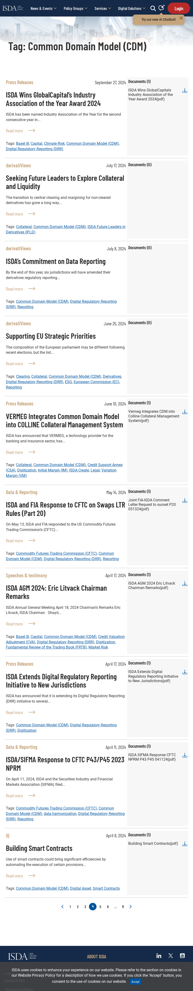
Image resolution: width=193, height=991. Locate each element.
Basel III (22, 143)
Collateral (24, 226)
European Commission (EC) (96, 382)
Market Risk (98, 647)
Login (179, 8)
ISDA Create (79, 470)
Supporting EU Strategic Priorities (51, 335)
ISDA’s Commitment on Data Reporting (56, 260)
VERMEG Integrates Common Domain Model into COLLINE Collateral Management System (64, 420)
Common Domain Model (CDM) (92, 143)
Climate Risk (54, 143)
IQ (7, 835)
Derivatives (112, 376)
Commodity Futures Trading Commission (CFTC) (56, 553)
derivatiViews (18, 165)
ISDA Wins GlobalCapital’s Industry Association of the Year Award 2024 (53, 98)
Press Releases (19, 82)
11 (123, 906)
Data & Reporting (21, 492)
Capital (36, 143)
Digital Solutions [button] (129, 8)
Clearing (23, 376)
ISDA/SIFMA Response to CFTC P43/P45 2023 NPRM (65, 763)
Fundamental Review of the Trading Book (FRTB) (46, 647)
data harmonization (60, 813)
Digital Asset (80, 888)
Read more (20, 130)
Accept (136, 981)
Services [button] (101, 8)
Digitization (26, 470)
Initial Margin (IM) (53, 470)
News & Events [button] (41, 8)
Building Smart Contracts (39, 847)
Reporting (25, 307)
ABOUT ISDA (96, 956)
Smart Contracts (106, 888)
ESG (68, 382)
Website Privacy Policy (36, 975)
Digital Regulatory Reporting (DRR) (34, 149)
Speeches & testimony (26, 575)
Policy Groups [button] (73, 8)
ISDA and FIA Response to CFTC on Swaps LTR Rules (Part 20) (65, 508)
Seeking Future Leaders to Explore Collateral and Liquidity (65, 181)
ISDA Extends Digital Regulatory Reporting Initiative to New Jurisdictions (61, 680)
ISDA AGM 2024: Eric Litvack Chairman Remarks (56, 591)
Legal (95, 470)
